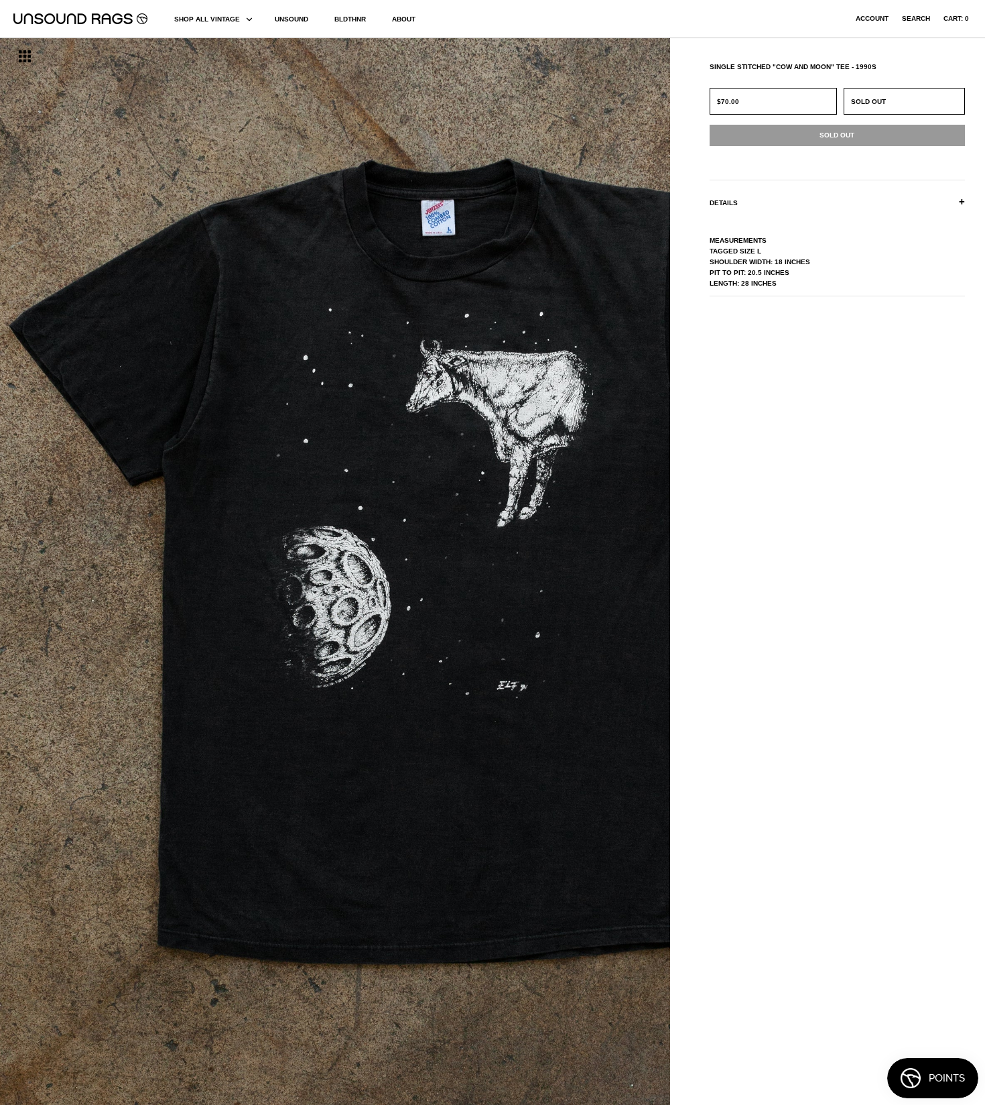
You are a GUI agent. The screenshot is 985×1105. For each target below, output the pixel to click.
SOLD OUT (868, 101)
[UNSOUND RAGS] (80, 18)
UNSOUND (291, 19)
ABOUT (403, 19)
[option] (167, 571)
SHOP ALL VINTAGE (207, 19)
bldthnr (350, 19)
